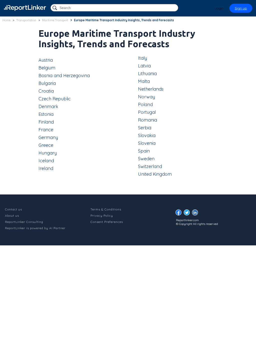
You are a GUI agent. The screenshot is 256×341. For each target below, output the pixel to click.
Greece (45, 145)
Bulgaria (47, 83)
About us (12, 215)
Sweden (146, 159)
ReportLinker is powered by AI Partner (35, 228)
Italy (142, 58)
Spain (144, 151)
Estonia (46, 114)
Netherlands (151, 89)
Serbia (144, 128)
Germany (48, 137)
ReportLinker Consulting (24, 222)
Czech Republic (54, 99)
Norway (146, 97)
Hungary (47, 153)
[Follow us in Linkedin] (196, 214)
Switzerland (150, 166)
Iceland (46, 161)
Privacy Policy (101, 215)
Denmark (48, 106)
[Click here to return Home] (25, 7)
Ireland (45, 168)
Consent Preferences (106, 222)
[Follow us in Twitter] (188, 214)
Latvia (144, 66)
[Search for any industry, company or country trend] (55, 8)
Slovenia (147, 143)
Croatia (46, 91)
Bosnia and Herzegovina (64, 75)
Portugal (147, 112)
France (45, 130)
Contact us (13, 209)
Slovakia (147, 135)
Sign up (241, 8)
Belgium (46, 68)
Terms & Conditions (105, 209)
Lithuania (147, 73)
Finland (46, 122)
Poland (145, 104)
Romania (147, 120)
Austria (45, 60)
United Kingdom (155, 174)
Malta (144, 81)
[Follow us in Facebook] (180, 214)
